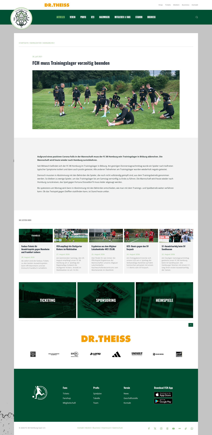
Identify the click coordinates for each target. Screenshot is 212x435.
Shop (161, 5)
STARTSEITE (23, 43)
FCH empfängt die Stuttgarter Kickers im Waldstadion (69, 248)
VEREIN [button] (72, 17)
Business (185, 5)
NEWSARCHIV (48, 43)
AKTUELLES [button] (61, 17)
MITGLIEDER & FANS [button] (123, 17)
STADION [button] (138, 17)
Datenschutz (118, 428)
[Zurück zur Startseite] (21, 18)
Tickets (168, 5)
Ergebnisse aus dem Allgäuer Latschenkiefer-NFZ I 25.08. (104, 248)
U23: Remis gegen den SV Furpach (138, 248)
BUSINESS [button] (151, 17)
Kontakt (195, 5)
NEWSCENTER (35, 43)
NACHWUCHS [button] (104, 17)
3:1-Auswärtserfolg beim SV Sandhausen (173, 248)
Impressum (106, 428)
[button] (197, 17)
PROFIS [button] (83, 17)
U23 (92, 17)
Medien (176, 5)
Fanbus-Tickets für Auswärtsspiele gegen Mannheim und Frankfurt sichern (35, 249)
